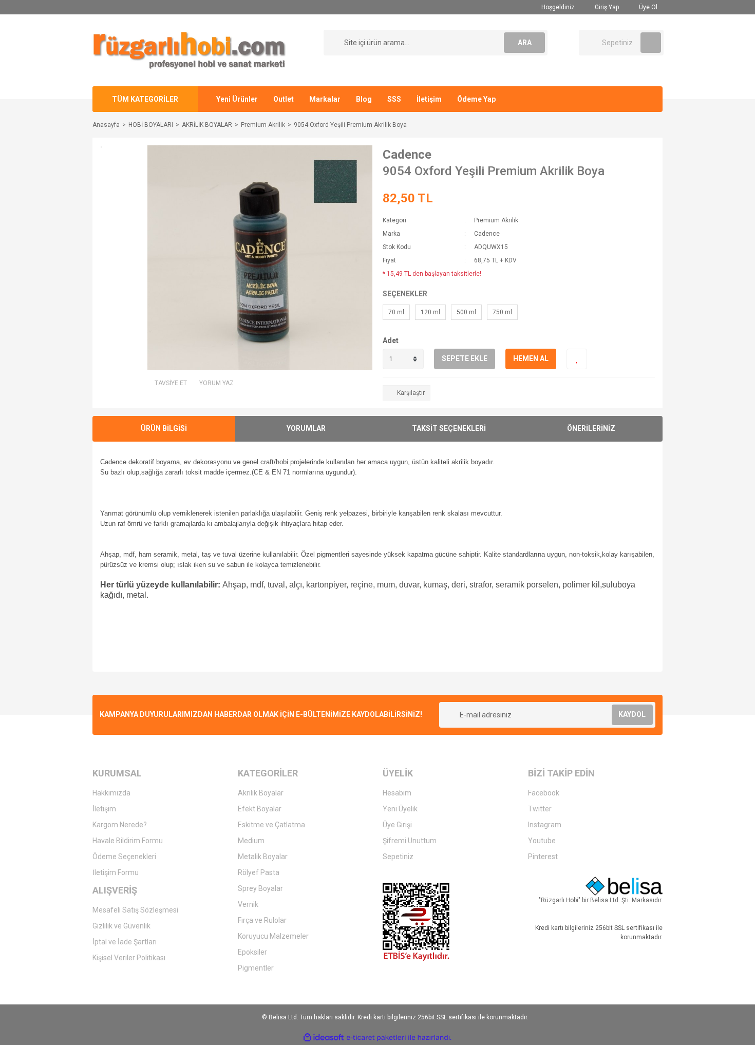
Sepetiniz (398, 856)
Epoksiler (252, 952)
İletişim (429, 99)
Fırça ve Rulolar (262, 920)
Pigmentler (256, 968)
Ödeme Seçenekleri (124, 856)
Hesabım (397, 793)
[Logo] (189, 49)
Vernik (248, 904)
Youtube (542, 841)
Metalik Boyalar (263, 856)
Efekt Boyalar (259, 809)
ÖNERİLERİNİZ (591, 428)
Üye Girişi (397, 825)
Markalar (325, 99)
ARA (525, 43)
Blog (364, 99)
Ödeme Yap (476, 99)
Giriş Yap (606, 7)
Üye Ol (647, 7)
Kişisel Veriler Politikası (128, 958)
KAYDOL (632, 714)
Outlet (283, 99)
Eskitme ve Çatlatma (271, 825)
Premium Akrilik (496, 220)
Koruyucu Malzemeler (273, 936)
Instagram (544, 825)
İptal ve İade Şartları (124, 942)
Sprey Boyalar (260, 888)
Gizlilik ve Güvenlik (121, 926)
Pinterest (543, 856)
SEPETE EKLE (464, 358)
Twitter (540, 809)
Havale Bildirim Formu (127, 841)
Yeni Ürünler (237, 99)
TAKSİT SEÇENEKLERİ (449, 428)
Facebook (543, 793)
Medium (251, 841)
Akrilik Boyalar (261, 793)
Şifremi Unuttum (410, 841)
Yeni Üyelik (400, 809)
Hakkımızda (111, 793)
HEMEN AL (531, 358)
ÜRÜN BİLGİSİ (164, 428)
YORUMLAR (306, 428)
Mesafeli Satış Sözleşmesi (135, 910)
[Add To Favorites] (577, 359)
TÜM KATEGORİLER (145, 99)
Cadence (407, 154)
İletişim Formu (115, 872)
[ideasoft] (323, 1037)
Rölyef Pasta (258, 872)
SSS (394, 99)
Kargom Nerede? (119, 825)
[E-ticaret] (376, 1037)
